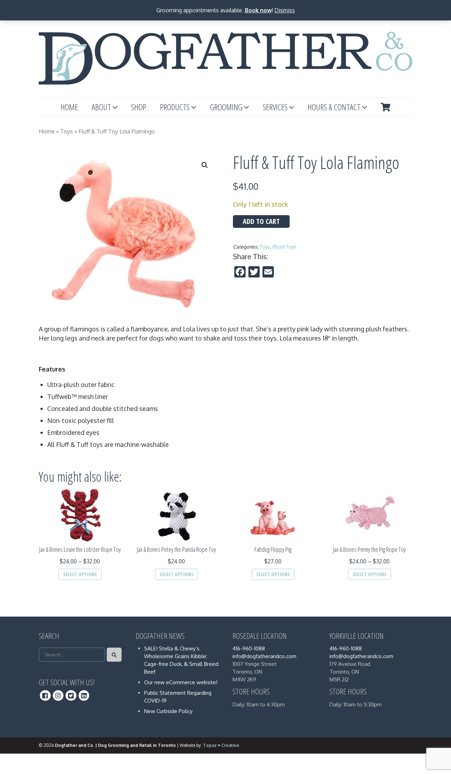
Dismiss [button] (284, 10)
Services (275, 107)
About (101, 107)
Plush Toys (284, 247)
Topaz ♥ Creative (221, 745)
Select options (80, 574)
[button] (204, 165)
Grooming (226, 107)
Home (69, 107)
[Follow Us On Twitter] (71, 695)
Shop (138, 107)
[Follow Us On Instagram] (58, 695)
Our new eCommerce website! (180, 682)
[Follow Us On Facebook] (45, 695)
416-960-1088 (249, 648)
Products (175, 107)
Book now (258, 10)
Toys (66, 131)
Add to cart (261, 221)
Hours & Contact (334, 107)
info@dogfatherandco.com (264, 656)
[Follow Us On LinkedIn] (84, 695)
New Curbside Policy (168, 711)
